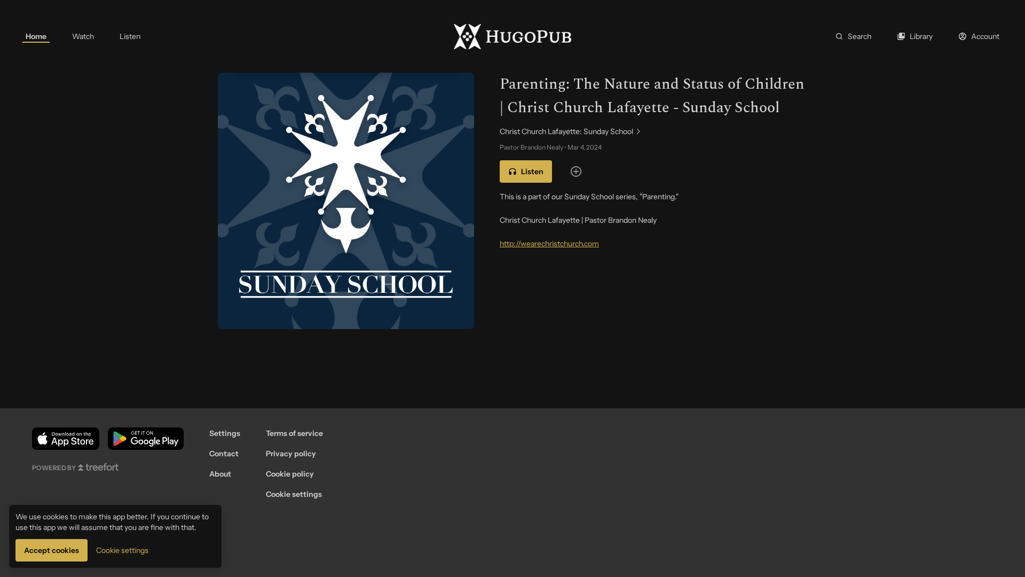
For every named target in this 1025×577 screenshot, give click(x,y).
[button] (526, 171)
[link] (36, 36)
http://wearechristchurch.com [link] (549, 243)
